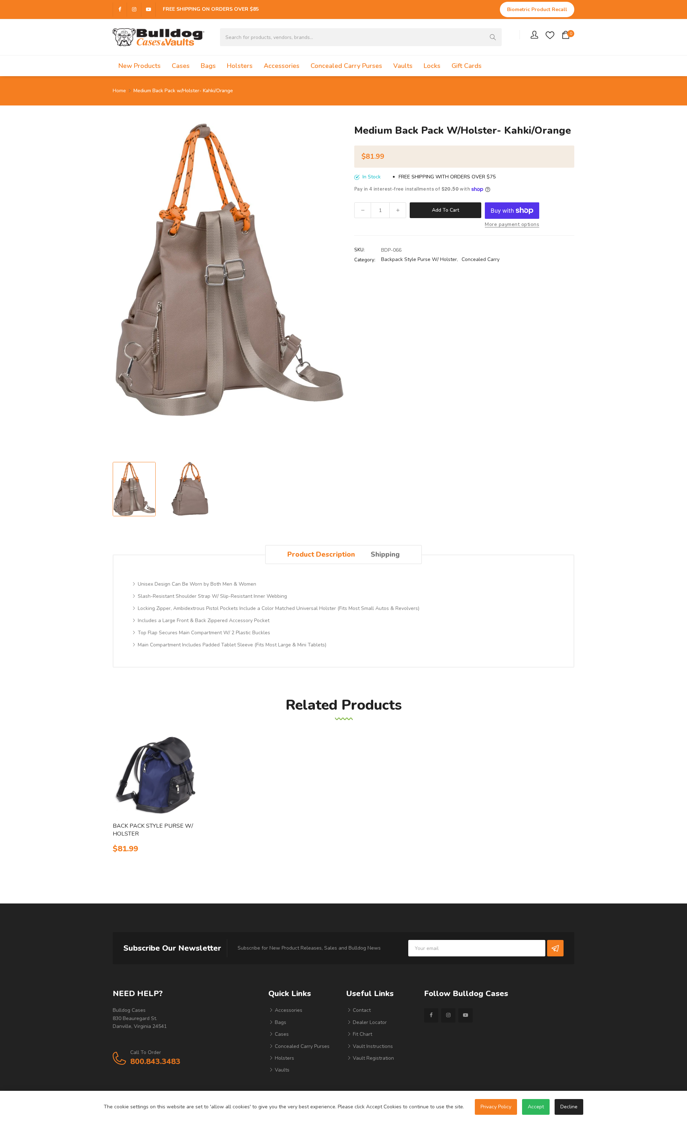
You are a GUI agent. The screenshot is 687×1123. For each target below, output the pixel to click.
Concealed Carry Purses (301, 1046)
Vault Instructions (372, 1046)
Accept (536, 1106)
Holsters (283, 1058)
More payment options (512, 224)
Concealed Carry (481, 259)
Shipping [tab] (385, 554)
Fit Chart (361, 1034)
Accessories (287, 1010)
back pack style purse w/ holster (153, 830)
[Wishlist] (550, 34)
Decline (569, 1106)
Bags (279, 1022)
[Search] (493, 37)
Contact (361, 1010)
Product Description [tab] (321, 554)
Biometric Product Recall (537, 9)
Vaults (281, 1070)
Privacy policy (496, 1106)
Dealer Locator (369, 1022)
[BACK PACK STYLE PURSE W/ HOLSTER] (154, 775)
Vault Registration (372, 1058)
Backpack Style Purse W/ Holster (419, 259)
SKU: (359, 250)
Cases (281, 1034)
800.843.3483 (155, 1061)
